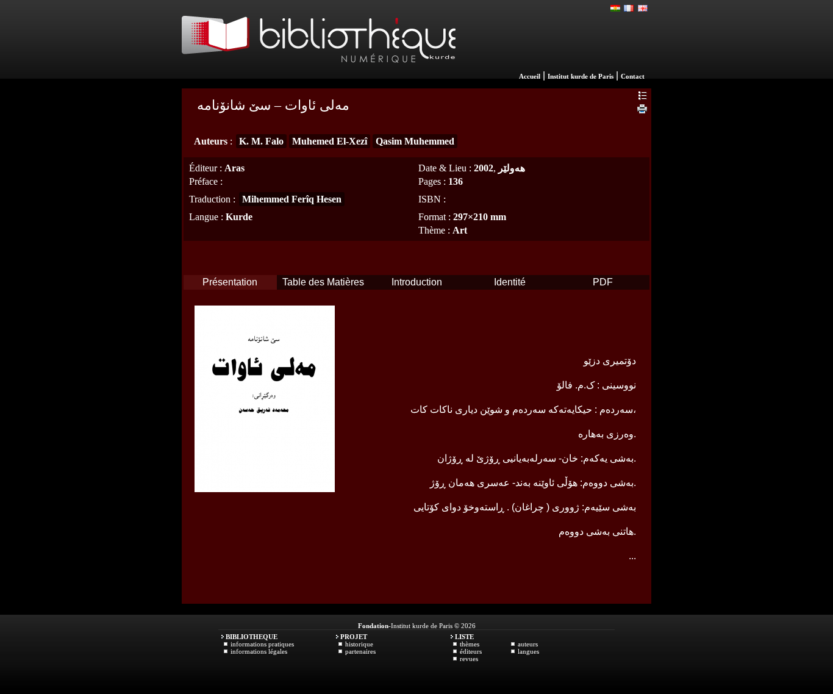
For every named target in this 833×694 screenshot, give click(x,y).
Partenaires (360, 651)
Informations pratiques (262, 644)
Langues (528, 651)
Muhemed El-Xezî (329, 141)
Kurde (239, 217)
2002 (483, 168)
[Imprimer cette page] (642, 110)
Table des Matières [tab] (323, 282)
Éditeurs (471, 651)
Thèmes (469, 644)
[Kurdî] (615, 8)
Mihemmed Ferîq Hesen (291, 199)
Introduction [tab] (416, 282)
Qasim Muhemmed (415, 141)
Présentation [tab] (229, 282)
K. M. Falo (261, 141)
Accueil (529, 76)
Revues (469, 658)
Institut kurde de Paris (580, 76)
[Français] (629, 8)
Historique (359, 644)
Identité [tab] (510, 282)
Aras (234, 168)
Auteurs (528, 644)
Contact (633, 76)
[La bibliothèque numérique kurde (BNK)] (319, 75)
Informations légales (259, 651)
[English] (642, 8)
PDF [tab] (603, 282)
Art (459, 230)
